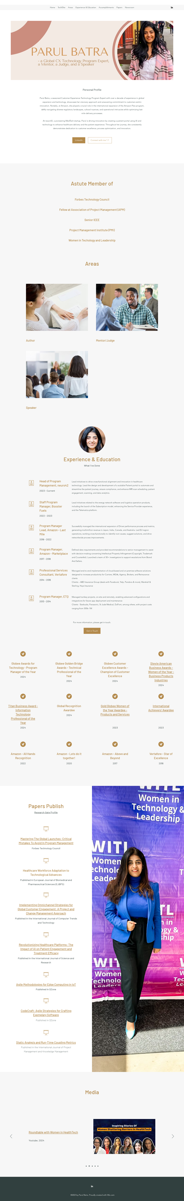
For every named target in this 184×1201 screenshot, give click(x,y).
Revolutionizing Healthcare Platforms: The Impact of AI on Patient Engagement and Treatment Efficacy (46, 949)
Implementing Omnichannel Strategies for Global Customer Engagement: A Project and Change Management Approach (46, 909)
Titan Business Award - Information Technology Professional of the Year (23, 714)
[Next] (173, 1136)
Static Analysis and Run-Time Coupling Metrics (46, 1042)
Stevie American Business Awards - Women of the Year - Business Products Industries (161, 672)
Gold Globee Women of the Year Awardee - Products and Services (115, 710)
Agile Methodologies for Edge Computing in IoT (46, 984)
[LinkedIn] (172, 7)
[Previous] (11, 1136)
